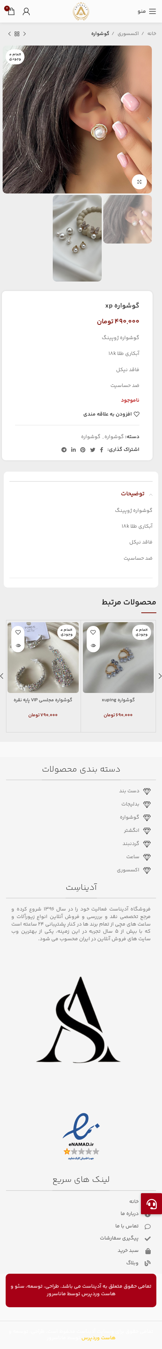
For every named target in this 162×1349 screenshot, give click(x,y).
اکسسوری (127, 34)
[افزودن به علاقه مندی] (93, 632)
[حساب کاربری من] (26, 11)
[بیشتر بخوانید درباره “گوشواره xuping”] (93, 645)
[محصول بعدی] (9, 34)
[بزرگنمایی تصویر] (139, 181)
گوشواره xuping (118, 700)
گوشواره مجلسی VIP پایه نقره (43, 700)
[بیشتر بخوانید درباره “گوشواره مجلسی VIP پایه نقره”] (17, 645)
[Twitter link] (93, 450)
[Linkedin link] (73, 450)
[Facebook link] (101, 450)
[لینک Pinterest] (83, 450)
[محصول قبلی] (24, 34)
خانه (151, 34)
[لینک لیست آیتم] (78, 791)
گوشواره (100, 34)
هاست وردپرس (98, 1294)
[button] (151, 1203)
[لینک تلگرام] (64, 450)
